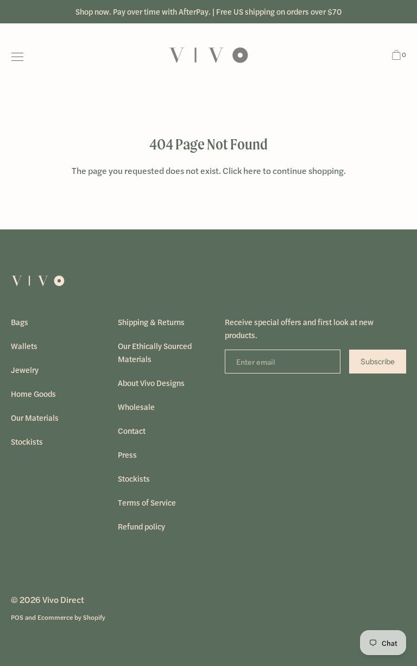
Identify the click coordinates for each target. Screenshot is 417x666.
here (252, 170)
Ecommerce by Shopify (71, 617)
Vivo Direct (63, 599)
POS (17, 617)
